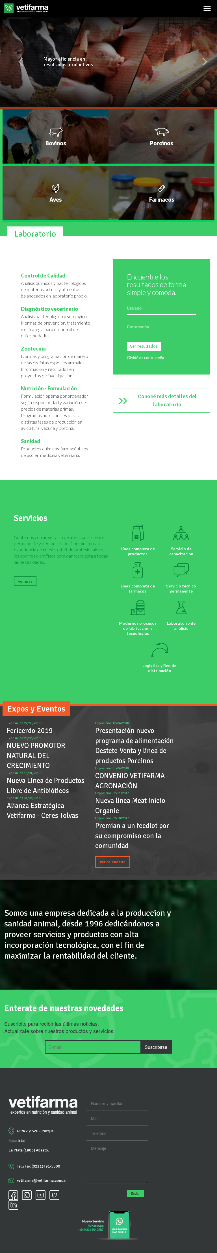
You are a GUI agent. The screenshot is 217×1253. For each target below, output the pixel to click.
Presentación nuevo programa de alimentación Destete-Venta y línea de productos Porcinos (134, 745)
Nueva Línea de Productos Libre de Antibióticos (45, 785)
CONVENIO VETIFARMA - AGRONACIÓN (132, 780)
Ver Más (25, 581)
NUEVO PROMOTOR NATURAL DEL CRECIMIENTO (36, 755)
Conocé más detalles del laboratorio (167, 400)
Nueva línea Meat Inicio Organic (130, 805)
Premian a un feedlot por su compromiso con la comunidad (132, 835)
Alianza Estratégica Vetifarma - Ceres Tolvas (42, 810)
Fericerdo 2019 (30, 730)
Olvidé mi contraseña (145, 357)
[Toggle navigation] (207, 8)
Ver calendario (112, 862)
